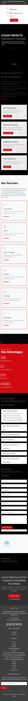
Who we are (14, 646)
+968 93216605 (13, 9)
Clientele (14, 663)
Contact (14, 632)
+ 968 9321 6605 (15, 618)
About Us (14, 644)
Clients (14, 661)
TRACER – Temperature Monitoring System (14, 659)
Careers (14, 666)
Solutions (14, 650)
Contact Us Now (14, 596)
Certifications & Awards (14, 648)
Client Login (14, 634)
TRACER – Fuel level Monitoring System (14, 657)
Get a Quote (14, 20)
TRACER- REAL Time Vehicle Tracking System (14, 653)
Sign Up (4, 688)
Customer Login (14, 670)
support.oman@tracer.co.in (15, 13)
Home (14, 642)
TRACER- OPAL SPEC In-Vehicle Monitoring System (14, 655)
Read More (6, 216)
